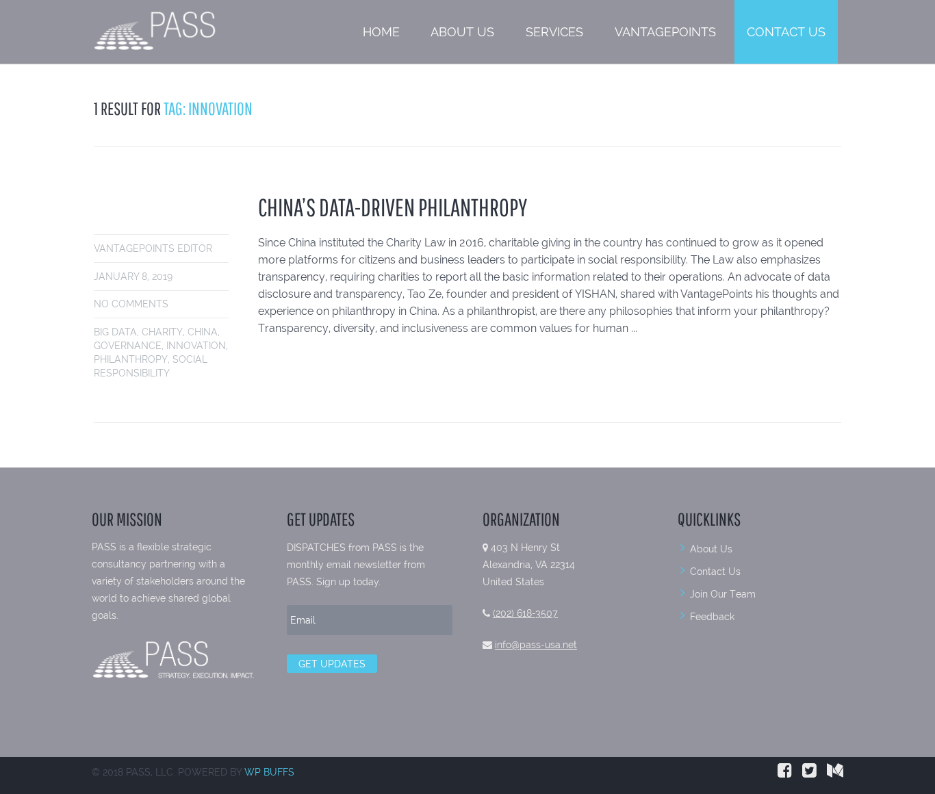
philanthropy (131, 359)
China (203, 331)
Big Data (115, 331)
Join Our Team (723, 594)
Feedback (712, 616)
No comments (131, 303)
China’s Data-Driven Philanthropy (392, 207)
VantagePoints (665, 32)
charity (162, 331)
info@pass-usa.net (536, 644)
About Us (462, 32)
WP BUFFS (269, 772)
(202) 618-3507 (525, 613)
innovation (196, 345)
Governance (128, 345)
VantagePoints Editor (153, 248)
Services (554, 32)
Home (381, 32)
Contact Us (786, 32)
